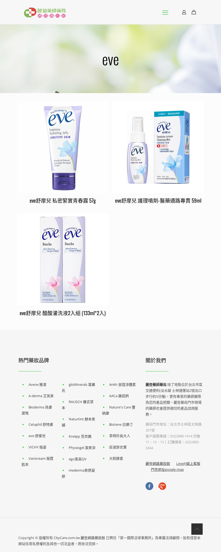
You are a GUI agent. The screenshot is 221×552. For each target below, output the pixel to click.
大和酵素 (116, 458)
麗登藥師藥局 (156, 384)
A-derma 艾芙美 (41, 395)
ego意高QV (78, 458)
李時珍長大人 (119, 435)
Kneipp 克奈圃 (80, 436)
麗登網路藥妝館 (158, 463)
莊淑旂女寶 (118, 447)
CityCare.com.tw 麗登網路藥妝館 (79, 537)
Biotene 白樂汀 (121, 424)
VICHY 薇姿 (37, 447)
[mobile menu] (165, 12)
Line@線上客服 (188, 463)
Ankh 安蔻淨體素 (122, 384)
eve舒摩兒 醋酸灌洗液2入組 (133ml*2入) (63, 312)
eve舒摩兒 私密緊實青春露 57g (63, 200)
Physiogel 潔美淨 (82, 447)
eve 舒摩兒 (37, 435)
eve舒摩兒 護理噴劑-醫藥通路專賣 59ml (158, 200)
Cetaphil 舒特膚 (41, 424)
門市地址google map (167, 469)
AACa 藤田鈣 (119, 395)
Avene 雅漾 (37, 384)
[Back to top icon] (197, 529)
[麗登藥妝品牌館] (45, 12)
